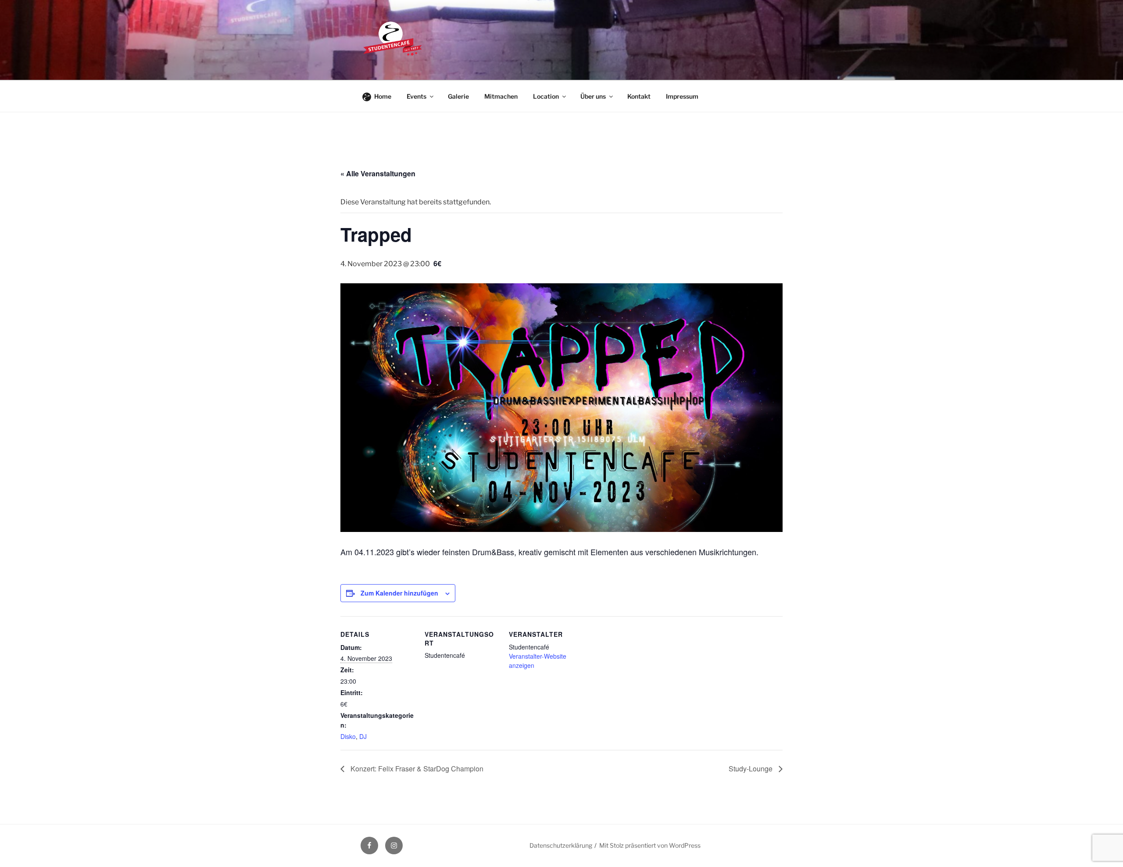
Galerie (458, 96)
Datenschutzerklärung (560, 845)
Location (546, 96)
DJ (363, 736)
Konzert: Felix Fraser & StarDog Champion (416, 769)
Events (416, 96)
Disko (348, 736)
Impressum (682, 96)
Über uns (593, 96)
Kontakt (639, 96)
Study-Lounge (751, 769)
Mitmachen (501, 96)
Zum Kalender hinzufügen (399, 593)
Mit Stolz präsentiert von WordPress (650, 845)
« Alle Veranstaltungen (377, 173)
